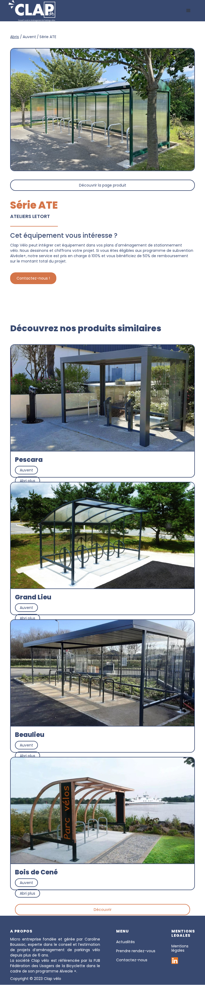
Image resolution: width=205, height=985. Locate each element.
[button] (188, 11)
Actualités (125, 942)
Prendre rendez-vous (135, 951)
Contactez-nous (131, 960)
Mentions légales (179, 948)
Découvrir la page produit (102, 185)
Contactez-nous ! (33, 278)
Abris (14, 36)
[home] (32, 10)
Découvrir (103, 909)
